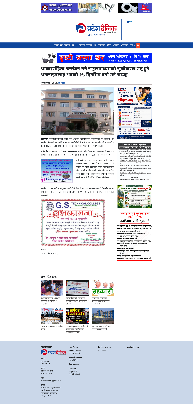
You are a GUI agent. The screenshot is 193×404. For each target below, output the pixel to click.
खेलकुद (89, 45)
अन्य (131, 45)
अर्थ (95, 45)
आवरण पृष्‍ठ (58, 45)
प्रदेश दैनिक (61, 83)
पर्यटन (109, 45)
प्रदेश (73, 45)
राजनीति (82, 45)
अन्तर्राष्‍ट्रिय (124, 45)
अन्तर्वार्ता (116, 45)
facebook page (133, 347)
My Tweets (102, 350)
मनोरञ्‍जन (101, 45)
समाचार (67, 45)
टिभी (130, 22)
